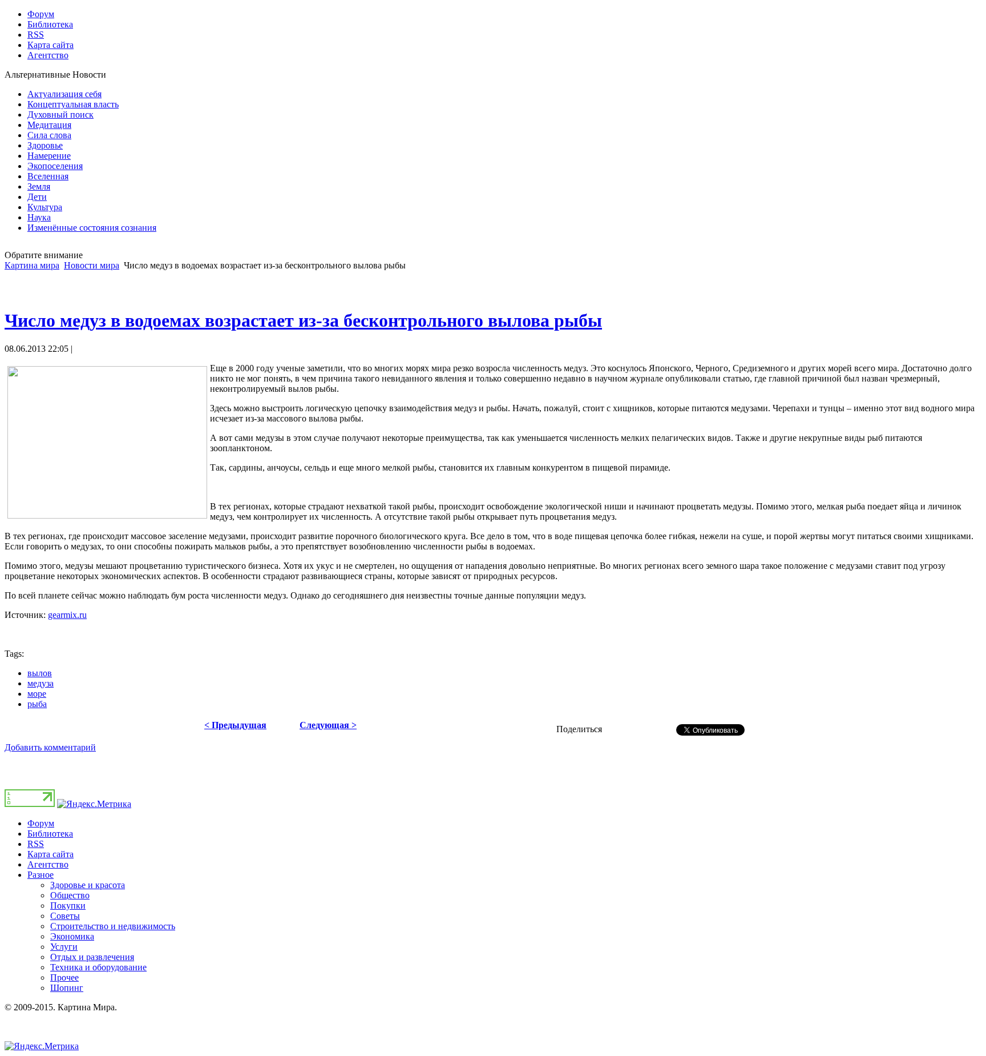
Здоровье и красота (87, 885)
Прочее (64, 977)
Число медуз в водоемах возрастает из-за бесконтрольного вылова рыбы (303, 320)
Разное (40, 875)
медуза (40, 683)
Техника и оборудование (98, 967)
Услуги (64, 946)
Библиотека (50, 833)
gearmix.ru (67, 615)
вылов (39, 673)
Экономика (72, 936)
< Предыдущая (235, 725)
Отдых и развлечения (92, 957)
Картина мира (32, 265)
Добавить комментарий (50, 747)
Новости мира (91, 265)
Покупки (68, 905)
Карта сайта (50, 854)
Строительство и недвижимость (112, 926)
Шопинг (66, 988)
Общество (70, 895)
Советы (65, 916)
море (36, 693)
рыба (37, 704)
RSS (35, 844)
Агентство (47, 864)
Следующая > (328, 725)
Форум (40, 823)
